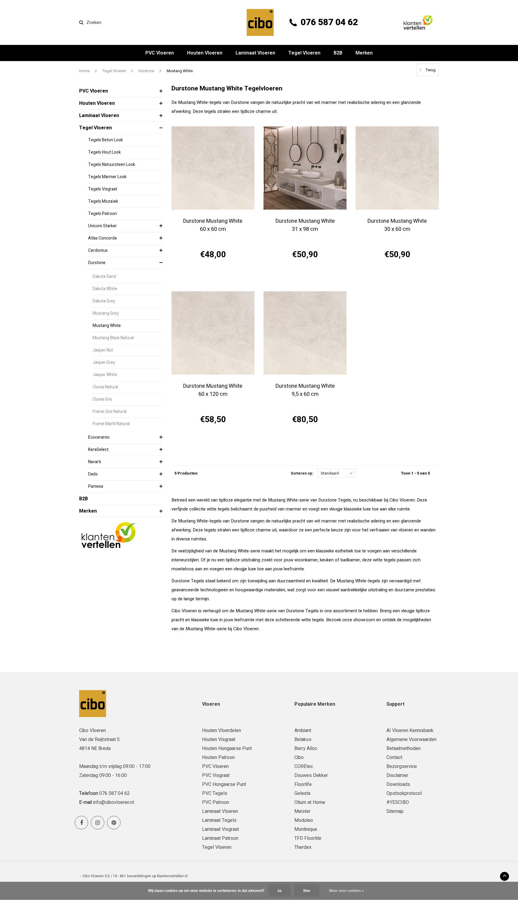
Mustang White (180, 71)
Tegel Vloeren (304, 53)
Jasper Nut (103, 350)
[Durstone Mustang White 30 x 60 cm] (397, 167)
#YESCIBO (397, 802)
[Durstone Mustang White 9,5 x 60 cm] (305, 332)
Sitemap (394, 811)
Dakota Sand (104, 276)
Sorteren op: (302, 473)
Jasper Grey (104, 362)
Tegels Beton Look (105, 140)
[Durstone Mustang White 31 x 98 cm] (305, 167)
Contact (394, 757)
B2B (338, 53)
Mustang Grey (106, 313)
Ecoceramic (99, 437)
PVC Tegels (214, 793)
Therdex (302, 847)
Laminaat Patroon (220, 838)
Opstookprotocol (404, 793)
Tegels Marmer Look (107, 177)
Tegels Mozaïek (103, 201)
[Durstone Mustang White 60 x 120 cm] (213, 332)
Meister (302, 811)
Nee (306, 891)
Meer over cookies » (346, 891)
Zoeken (93, 22)
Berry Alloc (305, 748)
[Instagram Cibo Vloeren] (97, 822)
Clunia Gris (102, 399)
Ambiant (302, 730)
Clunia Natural (105, 387)
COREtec (303, 766)
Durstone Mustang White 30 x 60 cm (397, 225)
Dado (93, 474)
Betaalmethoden (403, 748)
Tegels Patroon (102, 213)
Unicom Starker (102, 226)
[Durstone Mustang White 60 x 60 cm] (213, 167)
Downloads (398, 784)
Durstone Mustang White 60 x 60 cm (213, 225)
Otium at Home (309, 802)
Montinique (305, 829)
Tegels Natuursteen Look (111, 164)
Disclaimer (397, 775)
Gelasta (302, 793)
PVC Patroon (215, 802)
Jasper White (105, 375)
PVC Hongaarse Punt (224, 784)
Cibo (299, 757)
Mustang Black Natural (113, 338)
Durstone (146, 71)
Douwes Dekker (311, 775)
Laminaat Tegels (219, 820)
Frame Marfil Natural (111, 424)
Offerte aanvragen (213, 276)
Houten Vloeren (204, 53)
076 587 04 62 (329, 22)
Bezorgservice (401, 766)
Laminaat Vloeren (255, 53)
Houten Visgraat (218, 739)
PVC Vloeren (159, 53)
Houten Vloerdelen (221, 730)
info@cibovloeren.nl (113, 802)
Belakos (302, 739)
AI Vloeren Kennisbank (409, 730)
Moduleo (303, 820)
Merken (364, 53)
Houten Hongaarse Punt (227, 748)
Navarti (94, 462)
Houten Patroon (218, 757)
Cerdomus (98, 250)
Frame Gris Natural (110, 411)
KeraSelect (98, 449)
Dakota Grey (104, 301)
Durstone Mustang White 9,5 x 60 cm (305, 390)
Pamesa (95, 486)
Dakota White (105, 289)
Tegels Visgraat (102, 189)
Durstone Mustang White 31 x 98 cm (305, 225)
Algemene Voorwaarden (411, 739)
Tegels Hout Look (104, 152)
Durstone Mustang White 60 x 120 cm (213, 390)
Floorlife (303, 784)
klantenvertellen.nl (172, 876)
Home (84, 71)
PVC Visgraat (216, 775)
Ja (279, 891)
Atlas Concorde (102, 238)
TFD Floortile (307, 838)
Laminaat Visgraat (220, 829)
